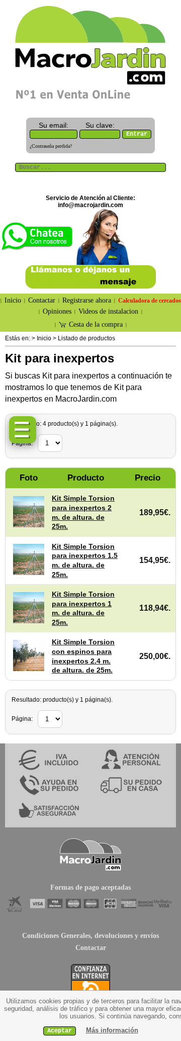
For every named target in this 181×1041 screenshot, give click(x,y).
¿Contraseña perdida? (51, 146)
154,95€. (154, 560)
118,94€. (154, 608)
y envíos (147, 935)
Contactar (41, 300)
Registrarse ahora (86, 300)
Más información (112, 1030)
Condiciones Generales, (57, 935)
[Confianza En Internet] (90, 985)
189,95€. (154, 512)
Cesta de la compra (96, 324)
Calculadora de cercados (149, 300)
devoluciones (114, 935)
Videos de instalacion (108, 311)
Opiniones (57, 311)
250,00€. (154, 656)
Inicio (13, 300)
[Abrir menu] (22, 429)
